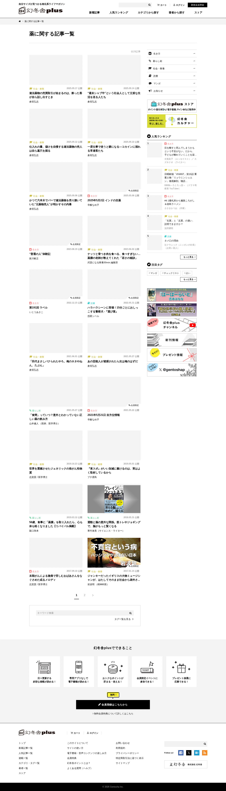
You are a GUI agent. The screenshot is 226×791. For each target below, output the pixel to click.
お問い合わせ (123, 743)
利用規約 (120, 748)
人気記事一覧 (26, 753)
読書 (155, 76)
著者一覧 (23, 768)
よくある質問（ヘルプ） (80, 768)
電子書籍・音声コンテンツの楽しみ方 (87, 753)
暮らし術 (157, 61)
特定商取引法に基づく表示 (130, 758)
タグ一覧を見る (122, 619)
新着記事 (94, 12)
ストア (198, 12)
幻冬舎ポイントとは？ (78, 763)
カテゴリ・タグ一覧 (29, 763)
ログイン (180, 5)
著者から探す (177, 12)
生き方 (156, 53)
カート (163, 5)
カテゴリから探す (148, 12)
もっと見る (188, 257)
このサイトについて (77, 743)
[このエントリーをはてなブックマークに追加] (196, 753)
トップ (22, 743)
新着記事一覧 (26, 748)
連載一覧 (23, 758)
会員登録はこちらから (115, 704)
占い (188, 273)
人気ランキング (119, 12)
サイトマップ (123, 763)
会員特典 (71, 758)
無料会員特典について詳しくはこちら (113, 713)
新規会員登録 (197, 5)
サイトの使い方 (75, 748)
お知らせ (158, 91)
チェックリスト (171, 273)
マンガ (157, 83)
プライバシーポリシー (127, 753)
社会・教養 (159, 68)
